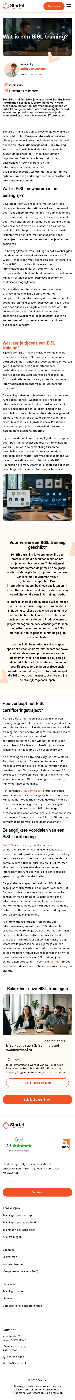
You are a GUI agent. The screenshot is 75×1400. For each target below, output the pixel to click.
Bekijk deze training (37, 1082)
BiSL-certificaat (31, 790)
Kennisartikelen (13, 1264)
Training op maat (13, 1291)
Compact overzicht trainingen (22, 1305)
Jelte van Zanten (33, 69)
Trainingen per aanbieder (19, 1229)
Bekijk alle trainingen (37, 1099)
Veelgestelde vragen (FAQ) (20, 1271)
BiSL (11, 845)
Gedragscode (50, 1389)
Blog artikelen (53, 1393)
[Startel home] (13, 6)
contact (55, 961)
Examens (8, 1249)
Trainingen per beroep (17, 1215)
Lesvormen (10, 1257)
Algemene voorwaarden (28, 1393)
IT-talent (8, 1298)
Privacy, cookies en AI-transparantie (37, 1386)
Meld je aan (54, 6)
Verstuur (37, 1192)
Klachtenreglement (28, 1389)
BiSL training (26, 352)
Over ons (9, 1284)
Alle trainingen (12, 1237)
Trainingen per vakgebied (19, 1222)
